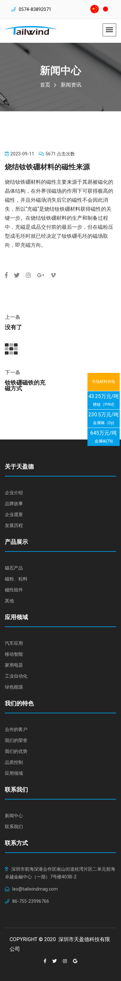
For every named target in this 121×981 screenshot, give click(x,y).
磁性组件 (14, 589)
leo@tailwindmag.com (35, 889)
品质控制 (14, 762)
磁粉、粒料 (16, 578)
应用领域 (14, 773)
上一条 (12, 317)
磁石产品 (14, 567)
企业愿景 (14, 514)
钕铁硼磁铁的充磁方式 (25, 385)
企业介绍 (14, 492)
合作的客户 (16, 729)
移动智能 (14, 654)
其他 (9, 600)
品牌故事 (14, 503)
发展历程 (14, 525)
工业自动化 (16, 676)
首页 (45, 85)
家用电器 (14, 665)
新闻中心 (14, 815)
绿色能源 (14, 686)
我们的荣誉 (16, 740)
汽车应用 (14, 643)
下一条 (12, 372)
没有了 (13, 327)
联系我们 (14, 826)
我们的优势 (16, 751)
